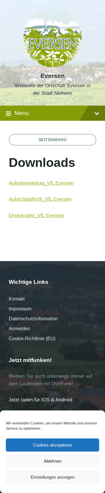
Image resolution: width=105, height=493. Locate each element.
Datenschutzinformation (33, 318)
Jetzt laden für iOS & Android (40, 400)
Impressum (20, 308)
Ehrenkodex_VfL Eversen (36, 215)
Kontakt (16, 298)
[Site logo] (52, 65)
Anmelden (19, 328)
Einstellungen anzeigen (52, 477)
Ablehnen (53, 461)
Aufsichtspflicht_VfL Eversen (40, 199)
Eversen (53, 75)
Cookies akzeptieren (52, 445)
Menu (22, 113)
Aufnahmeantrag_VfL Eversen (41, 183)
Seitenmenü (52, 139)
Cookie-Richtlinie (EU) (32, 338)
